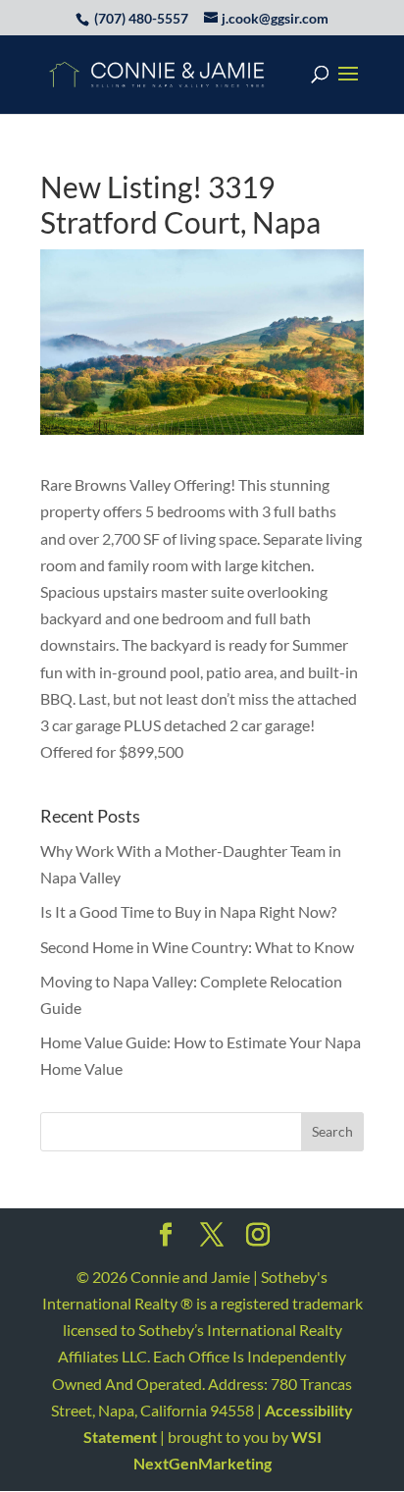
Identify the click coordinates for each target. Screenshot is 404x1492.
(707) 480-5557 (141, 18)
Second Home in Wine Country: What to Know (197, 946)
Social (165, 1240)
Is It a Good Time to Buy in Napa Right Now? (188, 911)
